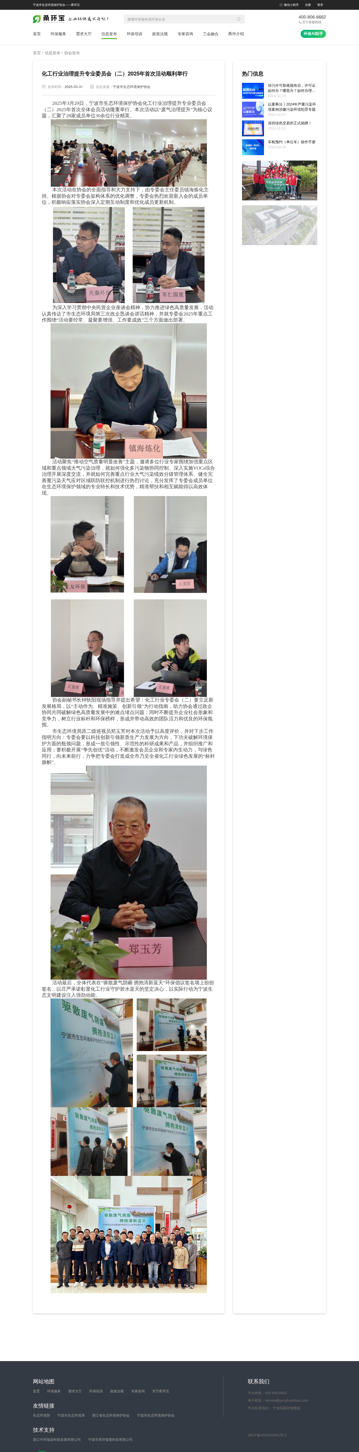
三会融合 (211, 34)
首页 (37, 34)
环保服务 (58, 34)
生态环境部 (41, 1415)
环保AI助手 (313, 34)
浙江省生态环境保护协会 (111, 1415)
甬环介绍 (236, 34)
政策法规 (160, 34)
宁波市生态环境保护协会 (156, 1415)
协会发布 (72, 53)
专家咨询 (185, 34)
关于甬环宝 (160, 1391)
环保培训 (134, 34)
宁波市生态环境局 (71, 1415)
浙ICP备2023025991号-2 (267, 1435)
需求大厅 (84, 34)
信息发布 (109, 34)
